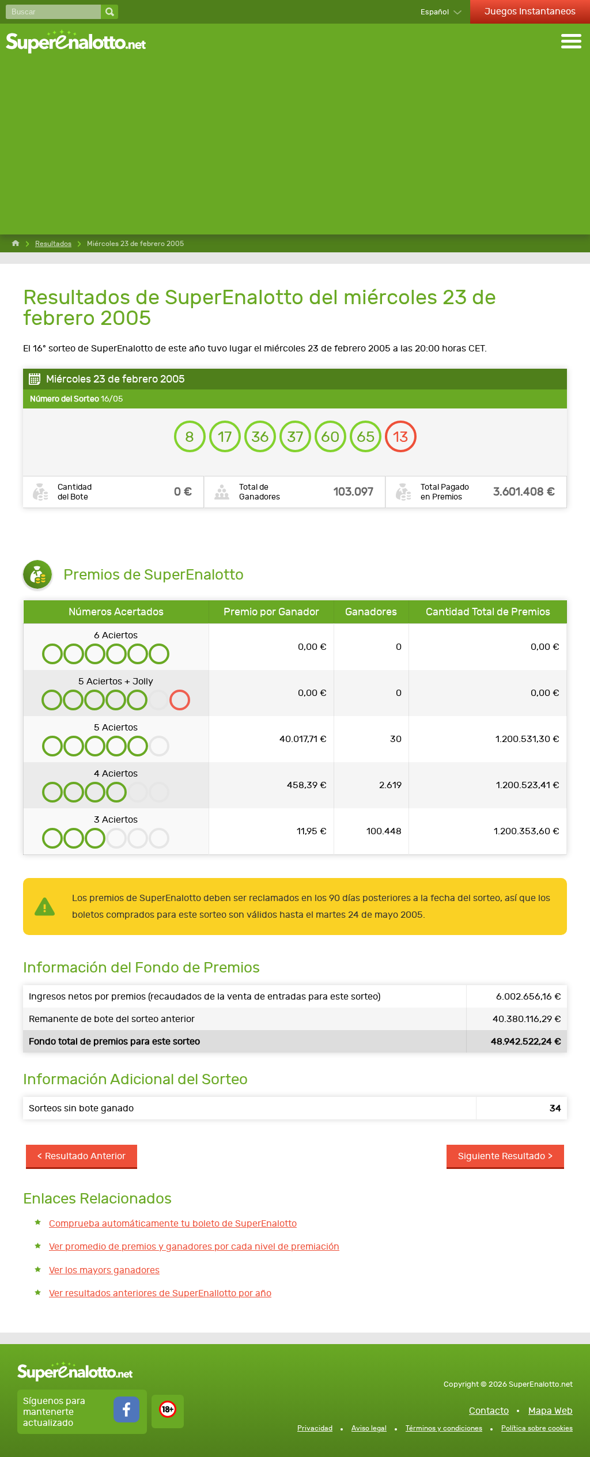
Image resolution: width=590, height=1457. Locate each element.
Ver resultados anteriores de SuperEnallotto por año (160, 1293)
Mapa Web (550, 1410)
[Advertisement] (295, 148)
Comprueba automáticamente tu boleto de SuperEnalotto (173, 1223)
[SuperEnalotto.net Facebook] (126, 1419)
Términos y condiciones (444, 1428)
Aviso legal (369, 1428)
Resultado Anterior (85, 1156)
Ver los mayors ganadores (104, 1270)
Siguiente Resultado (501, 1156)
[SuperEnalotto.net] (83, 43)
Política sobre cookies (537, 1428)
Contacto (489, 1410)
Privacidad (314, 1428)
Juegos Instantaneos (530, 11)
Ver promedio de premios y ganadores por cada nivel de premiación (194, 1246)
